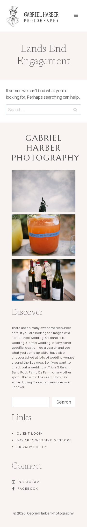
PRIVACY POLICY (32, 447)
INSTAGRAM (29, 482)
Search (64, 402)
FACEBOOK (28, 488)
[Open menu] (79, 14)
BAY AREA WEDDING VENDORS (44, 440)
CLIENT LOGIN (30, 433)
